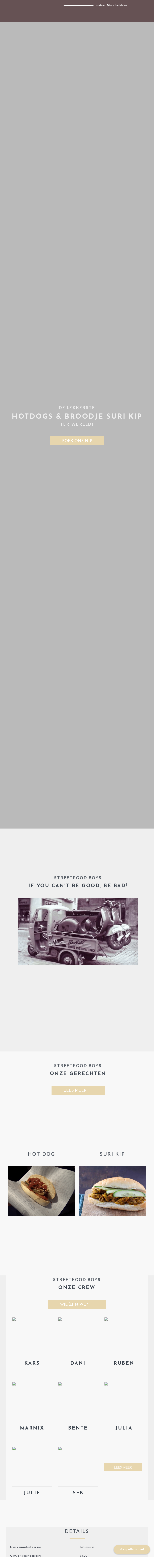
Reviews (100, 5)
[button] (5, 11)
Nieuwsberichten (117, 5)
